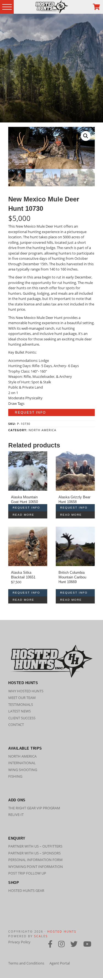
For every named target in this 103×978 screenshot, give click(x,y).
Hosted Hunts (61, 931)
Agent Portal (59, 963)
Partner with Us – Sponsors (34, 853)
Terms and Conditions (26, 963)
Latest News (19, 711)
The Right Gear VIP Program (34, 807)
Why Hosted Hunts (25, 691)
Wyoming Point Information (35, 866)
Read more (23, 514)
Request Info (30, 412)
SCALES (41, 936)
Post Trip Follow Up (27, 873)
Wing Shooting (22, 769)
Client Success (21, 717)
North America (42, 430)
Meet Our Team (22, 697)
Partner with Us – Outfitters (35, 846)
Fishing (15, 776)
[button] (86, 136)
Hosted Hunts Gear (26, 890)
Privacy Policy (19, 941)
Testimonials (20, 704)
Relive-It (16, 814)
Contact (16, 724)
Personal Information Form (35, 859)
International (22, 762)
